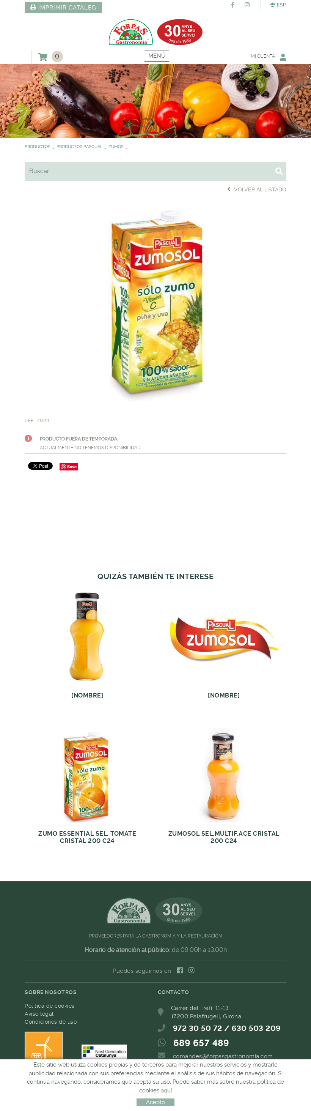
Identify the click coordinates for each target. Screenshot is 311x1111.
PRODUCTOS (37, 146)
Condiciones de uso (51, 1022)
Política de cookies (50, 1006)
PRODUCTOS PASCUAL (79, 146)
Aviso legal (39, 1014)
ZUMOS (116, 146)
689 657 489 (201, 1043)
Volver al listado (260, 189)
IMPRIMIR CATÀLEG (67, 7)
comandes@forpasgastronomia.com (223, 1056)
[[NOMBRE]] (155, 301)
